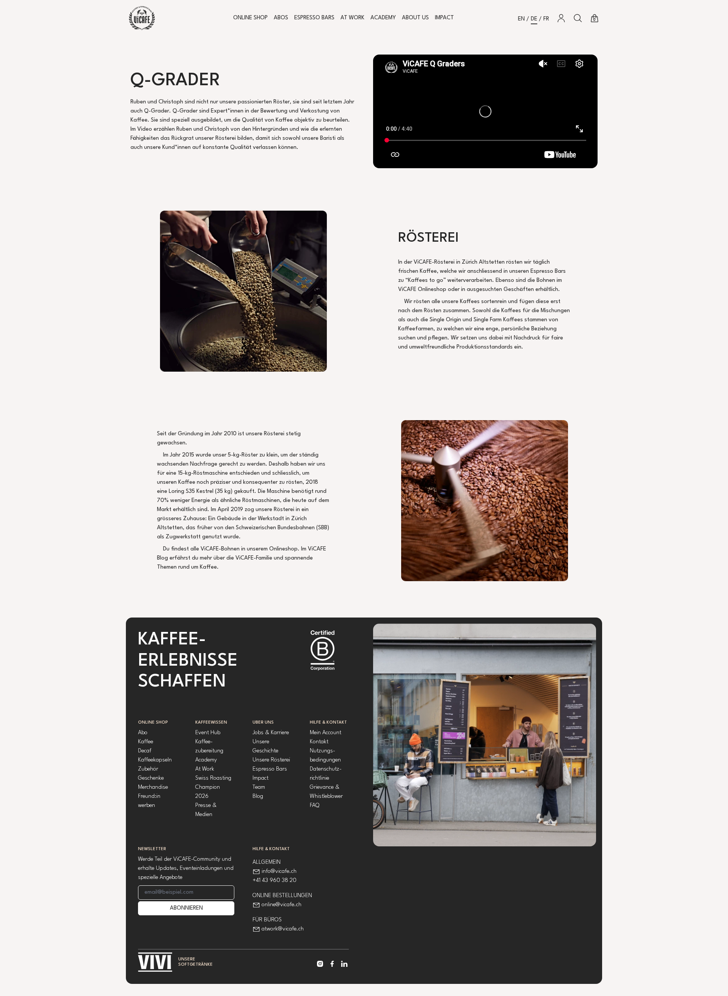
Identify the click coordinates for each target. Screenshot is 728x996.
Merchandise (153, 787)
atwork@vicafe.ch (283, 929)
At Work (352, 18)
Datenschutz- (326, 769)
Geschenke (151, 778)
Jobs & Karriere (271, 733)
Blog (258, 796)
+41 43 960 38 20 (275, 880)
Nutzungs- (322, 751)
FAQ (314, 805)
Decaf (144, 751)
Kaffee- (204, 742)
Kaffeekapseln (155, 760)
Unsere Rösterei (271, 760)
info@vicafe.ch (279, 871)
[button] (577, 18)
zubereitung (209, 751)
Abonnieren (186, 908)
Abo (142, 733)
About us (415, 18)
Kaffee (145, 742)
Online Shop (250, 18)
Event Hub (207, 733)
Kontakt (319, 742)
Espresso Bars (314, 18)
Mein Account (325, 733)
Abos (281, 18)
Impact (444, 18)
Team (259, 787)
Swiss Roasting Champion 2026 (213, 787)
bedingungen (325, 760)
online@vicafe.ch (281, 905)
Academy (383, 18)
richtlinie (319, 778)
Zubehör (148, 769)
